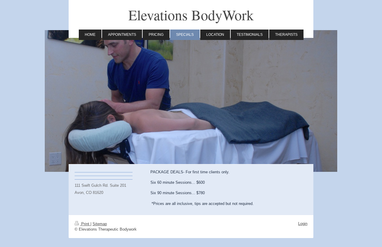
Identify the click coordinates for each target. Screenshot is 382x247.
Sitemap (100, 224)
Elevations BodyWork (191, 14)
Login (302, 223)
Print (85, 224)
